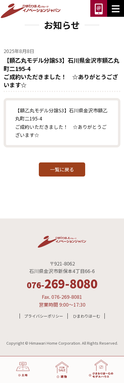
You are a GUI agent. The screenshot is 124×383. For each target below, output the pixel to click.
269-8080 (62, 283)
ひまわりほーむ (86, 316)
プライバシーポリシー (43, 316)
